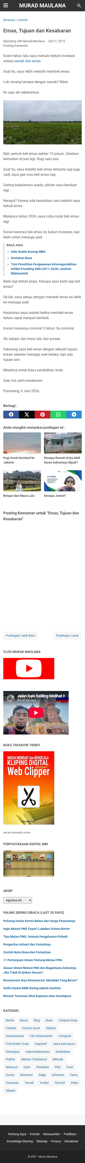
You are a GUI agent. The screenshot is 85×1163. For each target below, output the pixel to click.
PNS (58, 1067)
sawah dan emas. (27, 61)
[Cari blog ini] (79, 5)
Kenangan (13, 1051)
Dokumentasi (15, 1036)
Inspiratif (41, 1044)
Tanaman (12, 1082)
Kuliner (10, 1059)
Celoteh (11, 1028)
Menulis (58, 1059)
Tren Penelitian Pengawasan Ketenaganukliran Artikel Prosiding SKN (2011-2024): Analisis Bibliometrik (43, 269)
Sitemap (42, 1141)
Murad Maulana (42, 5)
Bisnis (24, 1020)
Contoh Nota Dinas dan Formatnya (27, 952)
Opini (26, 1067)
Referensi (26, 1075)
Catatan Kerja (68, 1020)
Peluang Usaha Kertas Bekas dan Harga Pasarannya (39, 921)
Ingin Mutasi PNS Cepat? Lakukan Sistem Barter (36, 928)
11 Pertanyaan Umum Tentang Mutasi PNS (32, 960)
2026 (32, 216)
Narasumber (51, 1134)
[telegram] (74, 414)
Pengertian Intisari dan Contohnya (27, 944)
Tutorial (59, 1082)
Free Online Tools (17, 1044)
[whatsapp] (58, 414)
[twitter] (27, 414)
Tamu (74, 1075)
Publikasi (70, 1134)
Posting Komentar (15, 45)
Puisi (69, 1067)
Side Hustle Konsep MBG (28, 251)
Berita (10, 1020)
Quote (10, 1075)
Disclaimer (71, 1141)
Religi (42, 1075)
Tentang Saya (17, 1134)
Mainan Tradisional (34, 1059)
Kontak (35, 1134)
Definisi (51, 1028)
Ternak (29, 1082)
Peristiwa (42, 1067)
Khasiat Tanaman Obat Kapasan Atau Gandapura (37, 996)
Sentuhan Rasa (21, 258)
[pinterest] (42, 414)
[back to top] (76, 1153)
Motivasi (11, 1067)
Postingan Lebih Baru (20, 635)
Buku (49, 1020)
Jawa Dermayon (64, 1044)
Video (74, 1082)
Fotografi (64, 1036)
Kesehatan (63, 1051)
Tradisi (44, 1082)
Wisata (10, 1090)
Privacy (56, 1141)
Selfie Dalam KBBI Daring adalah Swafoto (32, 988)
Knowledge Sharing (20, 1141)
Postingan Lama (67, 635)
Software (58, 1075)
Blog (37, 1020)
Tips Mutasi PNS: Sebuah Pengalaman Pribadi (35, 936)
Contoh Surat (31, 1028)
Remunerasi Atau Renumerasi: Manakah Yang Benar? (40, 980)
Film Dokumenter (41, 1036)
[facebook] (11, 414)
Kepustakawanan (38, 1051)
